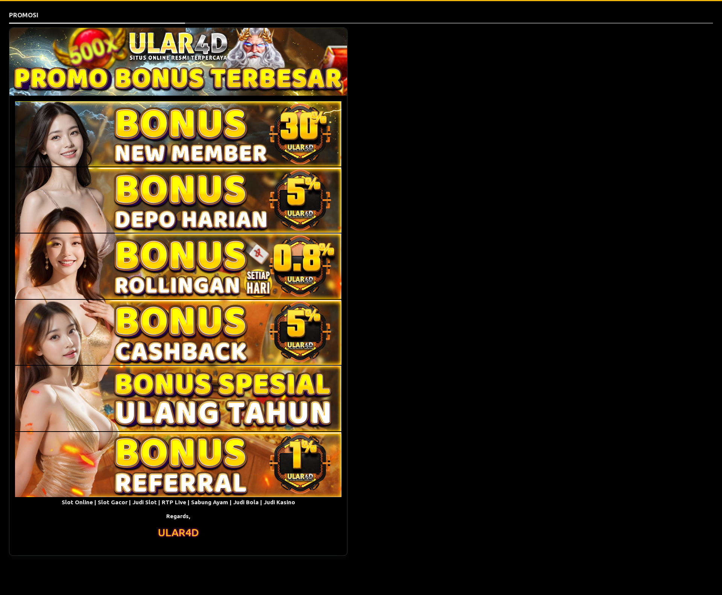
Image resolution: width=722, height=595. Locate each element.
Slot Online (77, 502)
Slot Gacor (112, 502)
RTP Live (174, 502)
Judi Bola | (248, 502)
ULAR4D (178, 532)
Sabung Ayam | (212, 502)
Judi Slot (144, 502)
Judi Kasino (279, 502)
